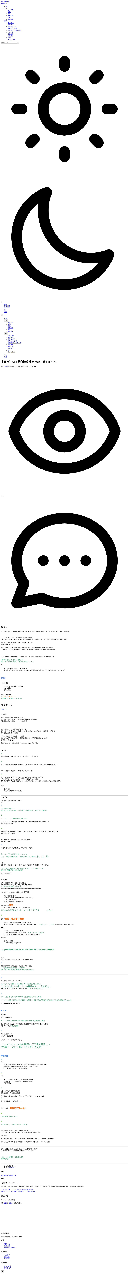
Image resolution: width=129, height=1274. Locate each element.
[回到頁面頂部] (2, 1271)
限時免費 (10, 15)
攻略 (14, 1175)
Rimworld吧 (7, 1266)
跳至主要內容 (5, 1)
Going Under (11, 39)
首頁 (5, 6)
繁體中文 (7, 305)
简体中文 (7, 307)
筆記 (9, 13)
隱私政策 (7, 1259)
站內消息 (10, 10)
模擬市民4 (11, 23)
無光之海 (10, 32)
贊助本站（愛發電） (10, 1247)
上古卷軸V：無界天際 (14, 30)
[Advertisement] (53, 1217)
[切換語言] (1, 302)
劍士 (9, 37)
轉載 (11, 1175)
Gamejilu (3, 3)
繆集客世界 (7, 1268)
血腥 (2, 1175)
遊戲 (9, 12)
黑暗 (5, 1175)
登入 (5, 310)
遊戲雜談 (10, 19)
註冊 (5, 312)
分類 (5, 8)
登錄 (5, 1203)
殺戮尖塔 (10, 34)
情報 (9, 17)
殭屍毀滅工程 (12, 26)
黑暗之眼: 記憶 (12, 28)
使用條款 (7, 1257)
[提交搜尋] (18, 42)
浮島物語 (10, 36)
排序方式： (4, 1199)
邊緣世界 (10, 25)
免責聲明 (7, 1255)
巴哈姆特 (11, 1168)
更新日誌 (7, 1246)
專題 (5, 21)
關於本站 (7, 1244)
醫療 (8, 1175)
